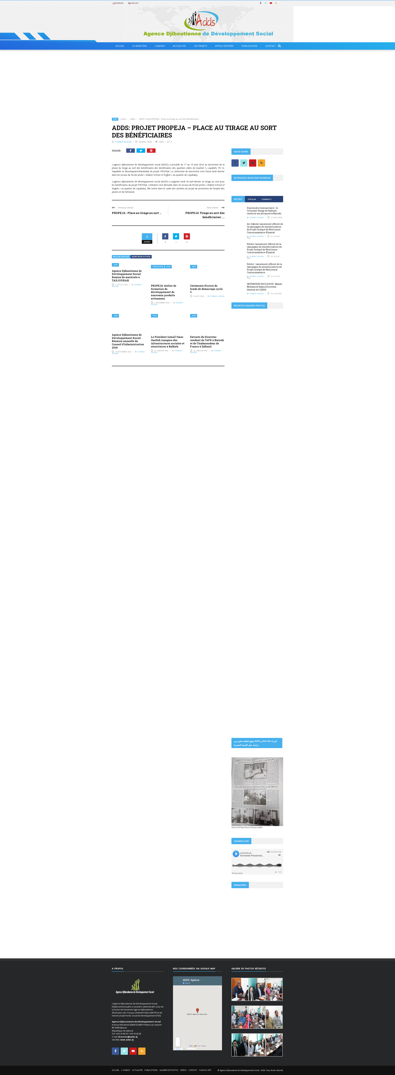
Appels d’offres (224, 45)
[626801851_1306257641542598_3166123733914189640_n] (244, 544)
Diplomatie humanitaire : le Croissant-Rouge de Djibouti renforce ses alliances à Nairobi (264, 210)
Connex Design (123, 142)
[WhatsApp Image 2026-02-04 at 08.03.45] (240, 458)
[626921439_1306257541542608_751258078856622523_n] (244, 584)
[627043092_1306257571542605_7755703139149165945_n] (244, 604)
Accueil (120, 45)
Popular (252, 199)
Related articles (121, 256)
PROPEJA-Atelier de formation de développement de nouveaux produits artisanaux (163, 292)
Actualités (179, 45)
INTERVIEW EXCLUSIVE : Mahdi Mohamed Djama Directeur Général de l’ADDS (264, 286)
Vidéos (183, 1070)
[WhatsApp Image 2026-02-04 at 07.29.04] (257, 472)
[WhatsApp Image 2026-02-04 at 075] (240, 525)
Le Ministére (139, 45)
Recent (238, 199)
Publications (249, 45)
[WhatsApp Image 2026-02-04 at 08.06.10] (257, 498)
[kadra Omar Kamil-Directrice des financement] (240, 402)
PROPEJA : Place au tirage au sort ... (136, 213)
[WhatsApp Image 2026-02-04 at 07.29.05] (257, 458)
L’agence (160, 45)
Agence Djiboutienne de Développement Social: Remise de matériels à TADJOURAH (127, 275)
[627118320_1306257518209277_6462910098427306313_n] (270, 604)
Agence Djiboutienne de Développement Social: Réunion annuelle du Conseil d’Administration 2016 (128, 341)
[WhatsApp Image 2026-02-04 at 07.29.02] (240, 472)
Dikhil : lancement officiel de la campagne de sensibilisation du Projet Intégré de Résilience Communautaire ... (264, 268)
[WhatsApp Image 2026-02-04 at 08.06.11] (274, 498)
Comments (266, 199)
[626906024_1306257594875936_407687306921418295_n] (244, 564)
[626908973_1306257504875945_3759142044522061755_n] (270, 564)
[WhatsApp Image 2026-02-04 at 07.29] (257, 485)
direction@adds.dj (127, 1036)
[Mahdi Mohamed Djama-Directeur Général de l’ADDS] (257, 389)
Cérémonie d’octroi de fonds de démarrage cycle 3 (206, 289)
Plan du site (205, 1070)
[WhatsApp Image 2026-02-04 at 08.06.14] (257, 511)
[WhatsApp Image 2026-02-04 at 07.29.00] (274, 458)
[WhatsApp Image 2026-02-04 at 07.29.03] (274, 472)
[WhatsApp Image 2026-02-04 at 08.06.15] (274, 511)
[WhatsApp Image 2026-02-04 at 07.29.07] (240, 498)
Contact (270, 45)
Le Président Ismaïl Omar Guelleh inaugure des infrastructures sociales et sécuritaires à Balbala (167, 341)
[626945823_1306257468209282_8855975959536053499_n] (270, 584)
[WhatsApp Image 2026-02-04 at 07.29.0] (274, 485)
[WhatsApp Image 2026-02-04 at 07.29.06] (240, 485)
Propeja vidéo (158, 267)
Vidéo (115, 119)
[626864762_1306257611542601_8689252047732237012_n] (270, 544)
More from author (141, 256)
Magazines (240, 920)
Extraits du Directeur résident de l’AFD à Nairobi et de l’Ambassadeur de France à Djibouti (207, 341)
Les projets (200, 45)
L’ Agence (125, 1070)
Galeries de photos (169, 1070)
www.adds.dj (127, 1039)
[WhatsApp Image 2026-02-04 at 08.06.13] (240, 511)
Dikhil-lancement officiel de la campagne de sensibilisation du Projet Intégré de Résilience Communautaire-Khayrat (264, 248)
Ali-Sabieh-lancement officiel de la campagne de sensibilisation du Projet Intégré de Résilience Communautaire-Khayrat (265, 228)
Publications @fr (253, 920)
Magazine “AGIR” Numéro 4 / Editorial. (256, 927)
